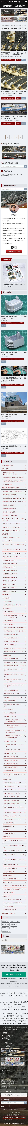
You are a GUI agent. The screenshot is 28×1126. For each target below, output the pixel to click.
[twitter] (12, 247)
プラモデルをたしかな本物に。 (14, 1112)
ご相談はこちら (13, 974)
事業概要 (9, 1029)
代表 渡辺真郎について (9, 1037)
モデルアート (7, 1070)
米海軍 (19, 56)
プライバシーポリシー (17, 1029)
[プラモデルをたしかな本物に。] (12, 2)
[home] (15, 247)
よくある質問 (7, 1040)
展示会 (7, 1045)
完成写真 (5, 921)
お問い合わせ (12, 1027)
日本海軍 (14, 924)
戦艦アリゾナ (13, 56)
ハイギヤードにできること (10, 1035)
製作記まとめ (6, 931)
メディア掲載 (9, 1043)
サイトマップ (5, 1027)
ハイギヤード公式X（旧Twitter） (12, 1109)
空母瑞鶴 (5, 927)
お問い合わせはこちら (14, 251)
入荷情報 (8, 1046)
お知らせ (6, 1042)
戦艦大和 (5, 924)
